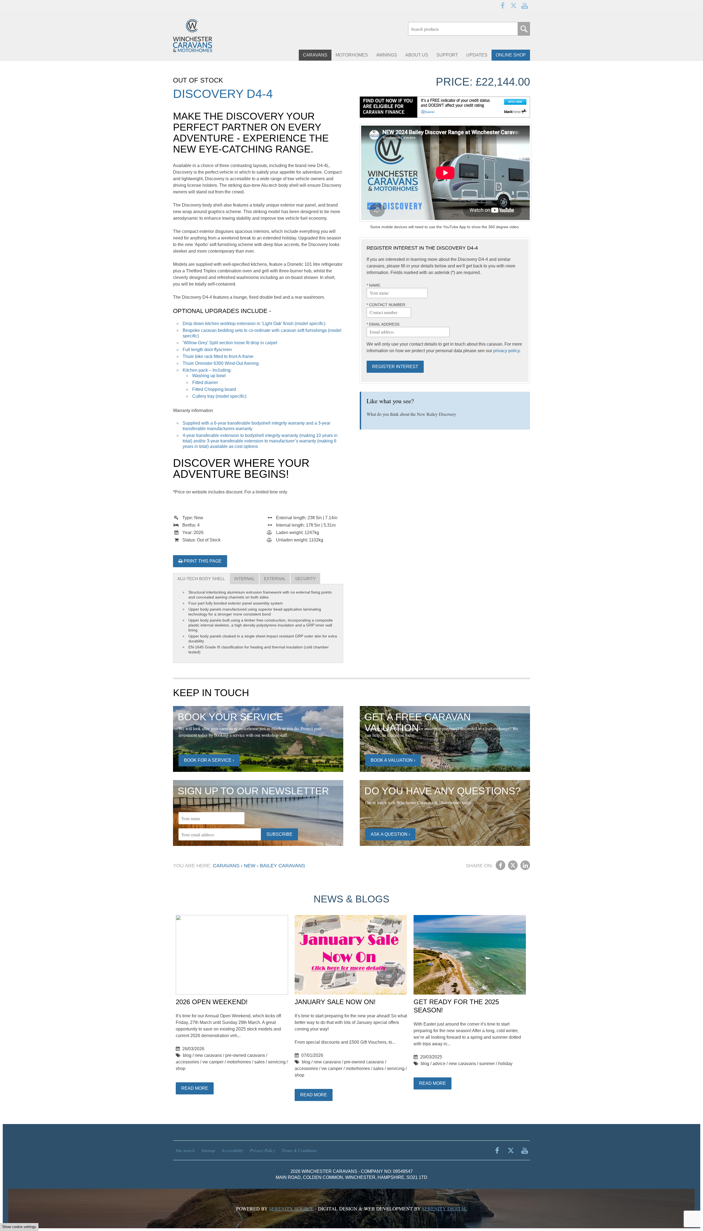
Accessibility (232, 1150)
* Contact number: (386, 305)
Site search (185, 1150)
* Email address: (383, 324)
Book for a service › (209, 760)
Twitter (513, 5)
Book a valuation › (393, 760)
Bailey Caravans (282, 865)
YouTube (524, 5)
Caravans (226, 865)
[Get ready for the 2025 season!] (470, 955)
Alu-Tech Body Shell (201, 578)
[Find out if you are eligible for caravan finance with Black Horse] (445, 107)
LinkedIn (525, 865)
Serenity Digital (444, 1208)
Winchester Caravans (206, 35)
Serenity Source (291, 1208)
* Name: (374, 285)
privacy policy (506, 350)
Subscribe (279, 834)
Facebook (502, 5)
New (249, 865)
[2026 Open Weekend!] (232, 955)
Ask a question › (390, 834)
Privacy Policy (262, 1150)
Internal (244, 578)
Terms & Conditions (299, 1150)
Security (305, 578)
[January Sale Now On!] (351, 955)
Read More (194, 1088)
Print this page (202, 561)
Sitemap (208, 1150)
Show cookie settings (19, 1227)
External (275, 578)
